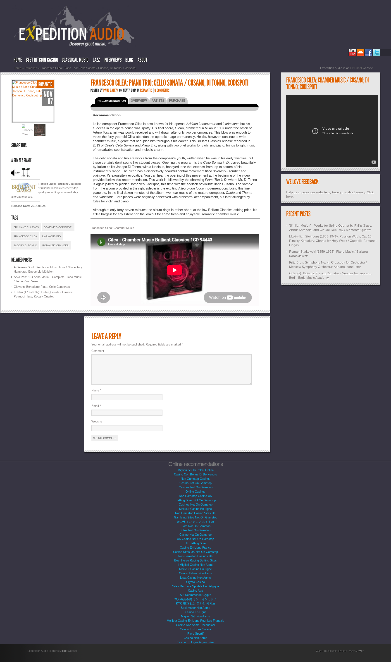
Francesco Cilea (25, 236)
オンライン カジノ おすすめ (195, 521)
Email (96, 406)
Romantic (31, 68)
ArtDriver (357, 650)
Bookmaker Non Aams (195, 607)
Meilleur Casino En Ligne (195, 509)
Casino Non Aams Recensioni (195, 625)
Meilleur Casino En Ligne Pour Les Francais (195, 620)
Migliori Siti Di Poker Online (196, 470)
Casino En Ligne (195, 612)
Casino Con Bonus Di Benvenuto (195, 474)
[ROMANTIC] (45, 84)
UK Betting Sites (196, 543)
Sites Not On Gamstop (195, 530)
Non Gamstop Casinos (195, 478)
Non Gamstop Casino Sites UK (195, 513)
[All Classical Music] (75, 61)
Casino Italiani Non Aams (195, 573)
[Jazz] (96, 61)
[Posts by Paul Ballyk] (111, 90)
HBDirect (356, 68)
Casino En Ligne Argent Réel (195, 642)
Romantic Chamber (55, 245)
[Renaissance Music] (42, 61)
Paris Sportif (195, 633)
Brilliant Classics (26, 227)
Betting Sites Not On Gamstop (196, 500)
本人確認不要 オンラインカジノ (195, 599)
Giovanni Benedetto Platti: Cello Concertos (42, 286)
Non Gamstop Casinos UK (195, 556)
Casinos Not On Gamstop (195, 487)
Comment (97, 351)
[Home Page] (18, 61)
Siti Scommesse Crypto (195, 595)
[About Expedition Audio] (143, 61)
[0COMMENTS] (162, 90)
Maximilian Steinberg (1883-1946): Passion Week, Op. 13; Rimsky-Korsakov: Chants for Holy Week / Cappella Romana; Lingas (333, 241)
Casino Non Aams (195, 638)
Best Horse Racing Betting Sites (195, 560)
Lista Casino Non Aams (195, 577)
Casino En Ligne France (195, 547)
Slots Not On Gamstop (195, 526)
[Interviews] (113, 61)
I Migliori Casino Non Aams (195, 564)
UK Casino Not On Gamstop (195, 539)
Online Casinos (195, 491)
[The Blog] (130, 61)
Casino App (195, 590)
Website (96, 421)
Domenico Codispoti (58, 227)
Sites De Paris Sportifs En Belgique (195, 586)
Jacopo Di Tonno (25, 245)
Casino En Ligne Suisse (195, 629)
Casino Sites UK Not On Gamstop (195, 552)
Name (96, 390)
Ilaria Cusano (51, 236)
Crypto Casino (195, 582)
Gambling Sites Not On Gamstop (195, 517)
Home (17, 68)
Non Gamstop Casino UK (195, 496)
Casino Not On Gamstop (195, 483)
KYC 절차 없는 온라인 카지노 (195, 603)
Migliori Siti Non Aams (195, 616)
